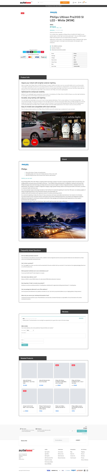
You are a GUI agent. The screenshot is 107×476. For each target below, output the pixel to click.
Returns (82, 453)
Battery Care (60, 453)
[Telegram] (38, 52)
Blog (71, 451)
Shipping (83, 451)
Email (22, 342)
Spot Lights (47, 451)
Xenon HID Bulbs (48, 463)
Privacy (82, 457)
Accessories (60, 451)
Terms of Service (84, 459)
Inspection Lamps (48, 459)
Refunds (83, 455)
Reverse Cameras (61, 457)
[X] (24, 52)
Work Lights (47, 455)
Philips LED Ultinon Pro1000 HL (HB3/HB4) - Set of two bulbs (61, 382)
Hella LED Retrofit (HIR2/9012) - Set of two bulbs (28, 382)
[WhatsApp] (35, 52)
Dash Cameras (61, 455)
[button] (84, 434)
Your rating (23, 330)
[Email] (31, 52)
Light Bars (47, 453)
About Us (72, 453)
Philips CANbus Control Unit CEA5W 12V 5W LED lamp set (77, 408)
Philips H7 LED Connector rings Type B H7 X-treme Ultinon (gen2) (45, 408)
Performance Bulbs (49, 461)
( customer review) (59, 30)
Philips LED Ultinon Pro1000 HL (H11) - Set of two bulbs (77, 382)
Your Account (73, 457)
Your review (23, 332)
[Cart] (83, 2)
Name (22, 339)
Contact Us (72, 455)
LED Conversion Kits (49, 457)
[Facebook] (28, 52)
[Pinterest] (42, 52)
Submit (78, 440)
